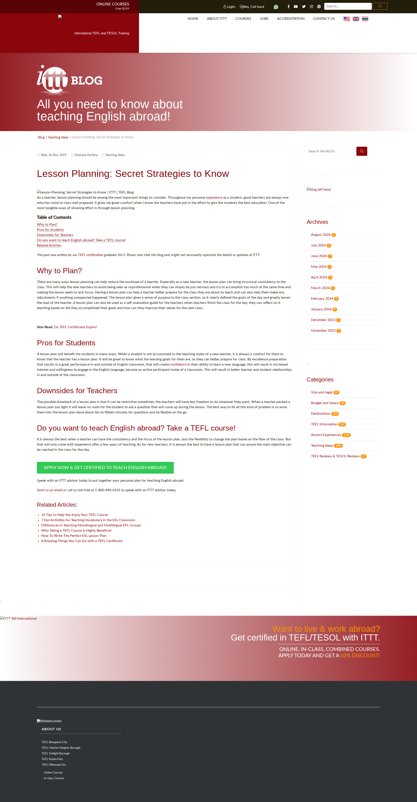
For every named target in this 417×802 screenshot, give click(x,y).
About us (51, 729)
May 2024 (320, 266)
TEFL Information (327, 424)
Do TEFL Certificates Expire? (75, 327)
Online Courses (112, 4)
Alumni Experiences (330, 435)
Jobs (264, 18)
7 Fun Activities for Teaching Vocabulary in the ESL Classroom (88, 520)
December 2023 (325, 320)
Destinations (324, 413)
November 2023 (325, 330)
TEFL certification (90, 255)
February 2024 (324, 298)
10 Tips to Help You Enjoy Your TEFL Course (74, 515)
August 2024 (322, 234)
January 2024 (323, 309)
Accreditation (290, 18)
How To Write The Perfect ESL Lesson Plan (73, 535)
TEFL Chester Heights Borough (61, 748)
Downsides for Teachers (55, 235)
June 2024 (321, 256)
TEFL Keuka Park (52, 759)
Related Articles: (49, 245)
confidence (178, 364)
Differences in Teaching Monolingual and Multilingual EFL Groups (91, 525)
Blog (41, 137)
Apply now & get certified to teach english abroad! (105, 468)
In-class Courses (54, 778)
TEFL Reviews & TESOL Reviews (338, 456)
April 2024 (321, 277)
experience (214, 197)
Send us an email (49, 490)
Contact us (324, 18)
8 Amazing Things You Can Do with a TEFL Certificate (81, 541)
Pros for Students (50, 229)
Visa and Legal (324, 392)
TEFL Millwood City (54, 765)
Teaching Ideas (58, 137)
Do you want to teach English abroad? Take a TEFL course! (81, 240)
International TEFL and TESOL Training (101, 33)
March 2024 (322, 288)
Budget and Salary (327, 403)
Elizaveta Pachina (86, 155)
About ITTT (217, 18)
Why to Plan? (47, 224)
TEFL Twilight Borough (56, 753)
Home (193, 18)
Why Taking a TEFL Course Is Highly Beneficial (76, 530)
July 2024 (320, 245)
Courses (243, 18)
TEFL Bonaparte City (54, 742)
